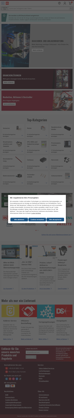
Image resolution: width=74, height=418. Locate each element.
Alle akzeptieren (55, 220)
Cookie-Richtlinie (36, 213)
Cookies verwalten (37, 220)
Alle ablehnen (19, 220)
